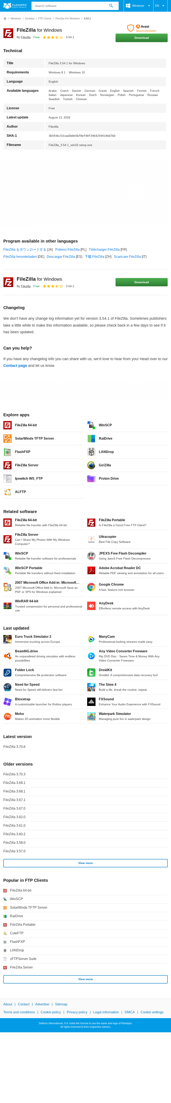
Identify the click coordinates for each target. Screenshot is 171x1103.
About (7, 1004)
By (24, 37)
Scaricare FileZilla (127, 256)
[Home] (5, 18)
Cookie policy (51, 1012)
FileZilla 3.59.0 (14, 842)
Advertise (42, 1004)
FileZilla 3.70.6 (14, 746)
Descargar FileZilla (61, 256)
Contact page (15, 365)
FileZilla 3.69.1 (14, 783)
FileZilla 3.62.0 (14, 817)
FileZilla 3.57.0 (14, 851)
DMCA (130, 1012)
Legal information (106, 1012)
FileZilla (39, 30)
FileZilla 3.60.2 (14, 834)
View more (85, 863)
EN (157, 5)
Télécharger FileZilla (104, 249)
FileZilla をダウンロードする (24, 249)
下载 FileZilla (94, 256)
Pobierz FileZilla (67, 249)
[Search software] (111, 6)
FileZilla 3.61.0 (14, 825)
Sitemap (61, 1004)
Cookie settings (152, 1012)
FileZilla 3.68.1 (14, 791)
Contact (23, 1004)
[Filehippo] (14, 6)
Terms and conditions (19, 1012)
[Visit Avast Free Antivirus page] (142, 28)
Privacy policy (77, 1012)
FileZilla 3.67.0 (14, 808)
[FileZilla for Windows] (8, 33)
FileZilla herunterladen (20, 256)
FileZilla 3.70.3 (14, 774)
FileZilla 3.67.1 (14, 800)
